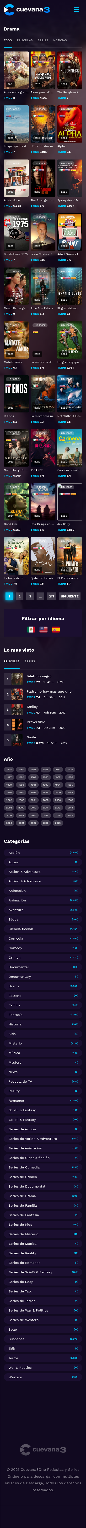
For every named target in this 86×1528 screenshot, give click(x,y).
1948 (9, 769)
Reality (14, 1091)
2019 (70, 815)
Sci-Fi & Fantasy (22, 1110)
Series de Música (23, 1243)
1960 (21, 769)
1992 (45, 784)
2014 (9, 815)
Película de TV (20, 1081)
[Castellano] (56, 629)
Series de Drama (22, 1196)
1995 (70, 784)
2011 (45, 807)
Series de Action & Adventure (33, 1139)
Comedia (16, 938)
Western (15, 1377)
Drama (14, 986)
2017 (45, 815)
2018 (57, 815)
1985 (45, 777)
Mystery (15, 1062)
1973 (57, 769)
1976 (70, 769)
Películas (25, 40)
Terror (13, 1358)
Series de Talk (20, 1291)
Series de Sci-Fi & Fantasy (30, 1272)
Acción (14, 852)
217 (51, 596)
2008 (9, 807)
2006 (58, 800)
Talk (12, 1348)
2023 (45, 822)
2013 (70, 807)
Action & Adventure (25, 872)
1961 (33, 769)
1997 (21, 792)
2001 (70, 792)
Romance (16, 1100)
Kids (12, 1034)
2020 (9, 822)
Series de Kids (20, 1224)
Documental (19, 967)
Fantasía (15, 1015)
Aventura (16, 910)
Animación (17, 900)
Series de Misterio (23, 1234)
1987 (57, 777)
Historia (15, 1024)
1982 (21, 777)
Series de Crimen (23, 1177)
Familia (14, 1005)
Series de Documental (27, 1186)
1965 (45, 769)
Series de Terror (22, 1301)
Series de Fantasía (24, 1215)
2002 (9, 800)
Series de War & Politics (28, 1310)
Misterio (15, 1043)
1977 (9, 777)
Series (43, 40)
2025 (58, 822)
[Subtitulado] (43, 629)
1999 (45, 792)
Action (14, 862)
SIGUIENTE (70, 596)
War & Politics (20, 1367)
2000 (58, 792)
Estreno (15, 996)
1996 (9, 792)
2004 (33, 800)
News (13, 1072)
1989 (9, 784)
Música (14, 1053)
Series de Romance (24, 1263)
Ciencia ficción (21, 929)
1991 (33, 784)
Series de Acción (22, 1129)
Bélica (13, 919)
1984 (33, 777)
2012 (57, 807)
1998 (33, 792)
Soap (13, 1329)
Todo (8, 40)
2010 (33, 807)
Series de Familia (23, 1205)
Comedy (15, 948)
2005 (45, 800)
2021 (21, 822)
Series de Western (24, 1320)
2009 (21, 807)
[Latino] (31, 629)
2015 (21, 815)
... (40, 596)
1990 (21, 784)
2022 (33, 822)
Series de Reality (22, 1253)
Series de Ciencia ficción (29, 1158)
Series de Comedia (24, 1167)
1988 (70, 777)
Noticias (60, 40)
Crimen (15, 957)
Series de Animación (25, 1148)
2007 (70, 800)
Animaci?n (17, 891)
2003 (21, 800)
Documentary (20, 976)
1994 (57, 784)
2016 (33, 815)
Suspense (16, 1339)
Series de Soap (21, 1282)
